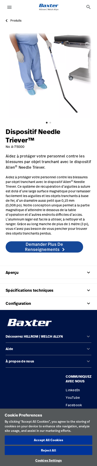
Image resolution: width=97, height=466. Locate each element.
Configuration (48, 303)
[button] (48, 338)
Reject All (48, 450)
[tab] (88, 7)
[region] (48, 437)
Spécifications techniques (48, 290)
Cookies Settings (48, 460)
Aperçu (48, 272)
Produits (15, 20)
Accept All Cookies (48, 440)
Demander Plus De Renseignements (44, 246)
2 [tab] (50, 122)
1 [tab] (47, 122)
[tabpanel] (48, 75)
